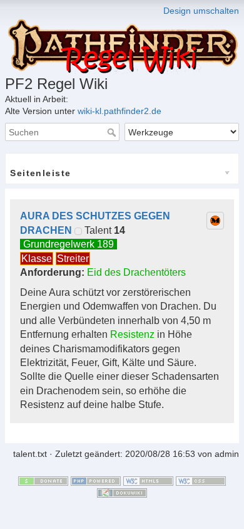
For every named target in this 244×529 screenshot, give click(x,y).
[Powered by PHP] (96, 480)
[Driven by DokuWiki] (122, 493)
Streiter (73, 258)
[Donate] (43, 480)
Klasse (36, 258)
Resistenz (132, 334)
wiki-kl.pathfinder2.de (119, 111)
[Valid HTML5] (148, 480)
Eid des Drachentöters (136, 272)
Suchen (113, 132)
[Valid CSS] (201, 480)
